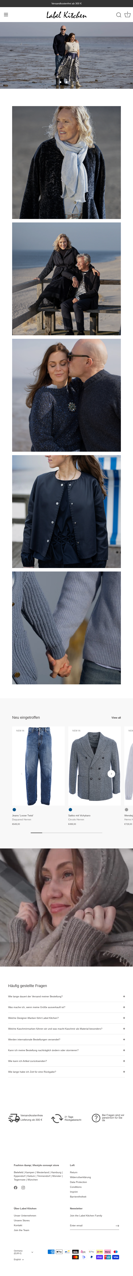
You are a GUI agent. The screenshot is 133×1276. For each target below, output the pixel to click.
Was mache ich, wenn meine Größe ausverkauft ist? (36, 1007)
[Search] (119, 15)
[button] (60, 82)
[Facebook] (15, 1187)
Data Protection (78, 1182)
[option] (66, 55)
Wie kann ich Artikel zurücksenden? (27, 1061)
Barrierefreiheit (78, 1196)
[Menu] (6, 14)
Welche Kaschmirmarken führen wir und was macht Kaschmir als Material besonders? (55, 1028)
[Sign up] (117, 1226)
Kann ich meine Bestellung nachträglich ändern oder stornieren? (43, 1050)
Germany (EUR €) (18, 1252)
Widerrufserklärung (80, 1177)
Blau (14, 810)
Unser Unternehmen (25, 1215)
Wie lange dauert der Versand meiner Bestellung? (35, 996)
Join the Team (21, 1230)
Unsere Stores (22, 1220)
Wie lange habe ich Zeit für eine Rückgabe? (32, 1071)
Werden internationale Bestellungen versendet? (34, 1039)
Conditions (76, 1187)
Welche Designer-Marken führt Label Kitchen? (33, 1018)
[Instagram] (23, 1187)
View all (116, 717)
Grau (126, 810)
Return (73, 1172)
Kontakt (18, 1225)
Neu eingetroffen (26, 717)
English (17, 1259)
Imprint (74, 1191)
